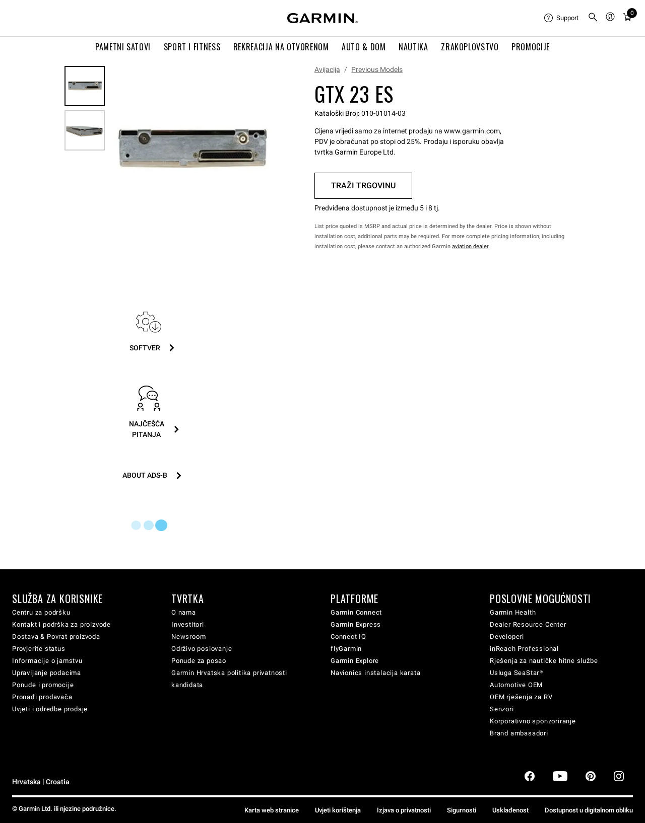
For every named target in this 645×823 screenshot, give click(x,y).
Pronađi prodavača (42, 697)
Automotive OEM (516, 685)
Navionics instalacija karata (375, 673)
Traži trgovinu (363, 185)
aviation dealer (470, 246)
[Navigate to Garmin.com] (322, 18)
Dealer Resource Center (528, 624)
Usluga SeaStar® (516, 673)
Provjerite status (39, 648)
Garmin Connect (356, 612)
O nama (183, 612)
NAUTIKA (413, 47)
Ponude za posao (198, 660)
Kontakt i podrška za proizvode (61, 624)
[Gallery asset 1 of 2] (191, 150)
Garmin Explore (355, 660)
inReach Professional (524, 648)
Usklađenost (510, 810)
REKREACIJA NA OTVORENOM (281, 47)
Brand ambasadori (519, 733)
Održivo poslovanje (201, 648)
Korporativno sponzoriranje (533, 721)
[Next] (261, 150)
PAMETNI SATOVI (123, 47)
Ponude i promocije (43, 685)
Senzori (502, 709)
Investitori (187, 624)
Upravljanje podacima (46, 673)
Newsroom (188, 636)
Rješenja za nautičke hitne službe (544, 660)
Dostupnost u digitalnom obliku (589, 810)
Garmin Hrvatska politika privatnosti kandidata (229, 679)
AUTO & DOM (363, 47)
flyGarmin (346, 648)
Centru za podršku (41, 612)
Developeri (507, 636)
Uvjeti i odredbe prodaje (50, 709)
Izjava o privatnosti (404, 810)
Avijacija (327, 69)
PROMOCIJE (530, 47)
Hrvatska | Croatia (41, 782)
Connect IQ (348, 636)
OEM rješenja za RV (521, 697)
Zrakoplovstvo (469, 47)
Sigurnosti (461, 810)
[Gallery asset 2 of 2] (84, 130)
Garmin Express (356, 624)
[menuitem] (561, 18)
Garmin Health (513, 612)
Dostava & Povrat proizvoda (56, 636)
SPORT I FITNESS (192, 47)
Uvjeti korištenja (338, 810)
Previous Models (377, 69)
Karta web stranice (271, 810)
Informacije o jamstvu (47, 660)
